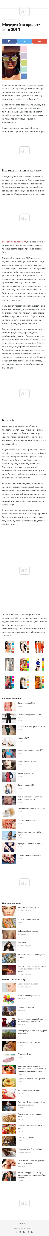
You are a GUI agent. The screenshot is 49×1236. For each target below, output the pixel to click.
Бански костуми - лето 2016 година (29, 833)
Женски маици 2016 (26, 785)
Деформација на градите (28, 931)
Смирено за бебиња (26, 1007)
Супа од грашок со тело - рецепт (31, 1078)
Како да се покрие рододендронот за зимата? (31, 956)
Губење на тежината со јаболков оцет (31, 1127)
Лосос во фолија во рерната (29, 919)
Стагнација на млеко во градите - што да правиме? (31, 1162)
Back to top (24, 1224)
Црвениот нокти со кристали (30, 820)
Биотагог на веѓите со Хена (29, 907)
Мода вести (12, 19)
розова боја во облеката (14, 241)
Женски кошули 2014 (27, 703)
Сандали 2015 (23, 738)
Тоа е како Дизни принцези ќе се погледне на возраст (31, 1103)
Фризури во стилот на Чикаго (30, 843)
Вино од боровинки (26, 1137)
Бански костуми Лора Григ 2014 (31, 749)
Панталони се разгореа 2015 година (29, 716)
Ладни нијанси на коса (27, 761)
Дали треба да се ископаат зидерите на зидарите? (32, 1032)
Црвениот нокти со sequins (29, 855)
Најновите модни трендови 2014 (31, 726)
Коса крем (22, 942)
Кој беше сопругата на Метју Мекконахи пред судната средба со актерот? (32, 1175)
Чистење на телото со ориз (29, 1090)
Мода (4, 19)
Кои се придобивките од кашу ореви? (30, 1115)
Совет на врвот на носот (28, 983)
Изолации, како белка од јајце (30, 1149)
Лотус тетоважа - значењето (29, 1042)
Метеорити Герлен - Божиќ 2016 (31, 808)
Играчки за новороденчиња (29, 995)
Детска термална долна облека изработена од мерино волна (30, 1020)
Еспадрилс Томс (24, 1054)
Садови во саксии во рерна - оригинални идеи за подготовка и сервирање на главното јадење (32, 1069)
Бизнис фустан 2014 (26, 773)
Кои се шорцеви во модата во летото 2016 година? (30, 798)
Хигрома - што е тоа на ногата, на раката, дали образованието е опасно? (32, 969)
